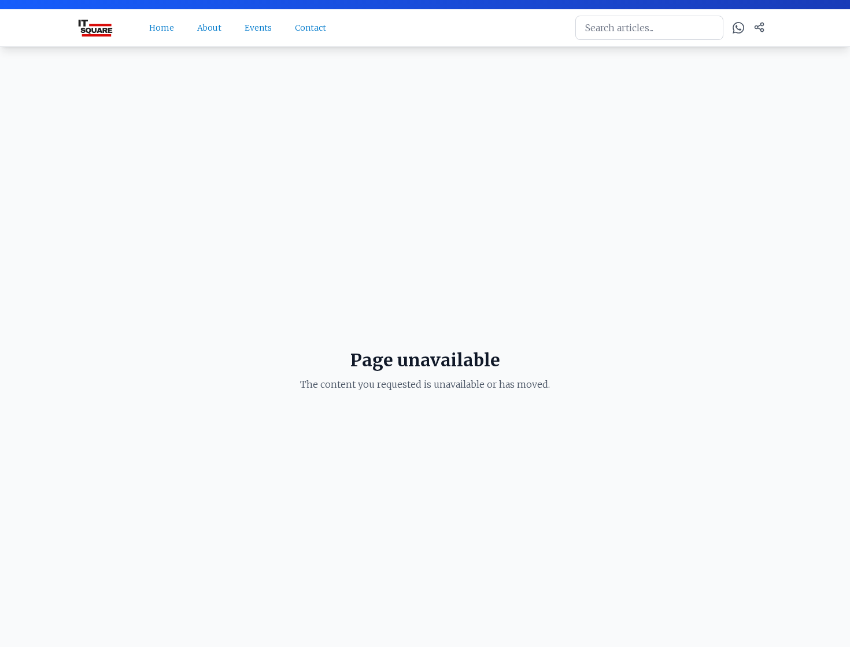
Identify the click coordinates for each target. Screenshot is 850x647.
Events (258, 28)
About (209, 28)
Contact (310, 28)
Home (161, 28)
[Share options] (759, 27)
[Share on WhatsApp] (738, 28)
